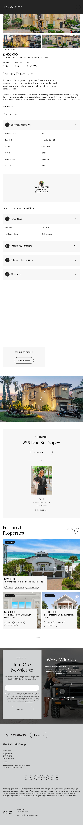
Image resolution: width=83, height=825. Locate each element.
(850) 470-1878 (67, 700)
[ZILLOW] (52, 777)
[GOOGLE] (57, 777)
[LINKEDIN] (36, 777)
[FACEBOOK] (26, 777)
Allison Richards (41, 502)
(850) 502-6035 (42, 190)
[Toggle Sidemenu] (78, 7)
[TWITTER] (41, 777)
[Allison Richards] (41, 480)
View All (61, 41)
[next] (77, 531)
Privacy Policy (29, 702)
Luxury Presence (22, 812)
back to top (40, 735)
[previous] (70, 531)
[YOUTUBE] (47, 777)
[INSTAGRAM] (31, 777)
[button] (61, 684)
